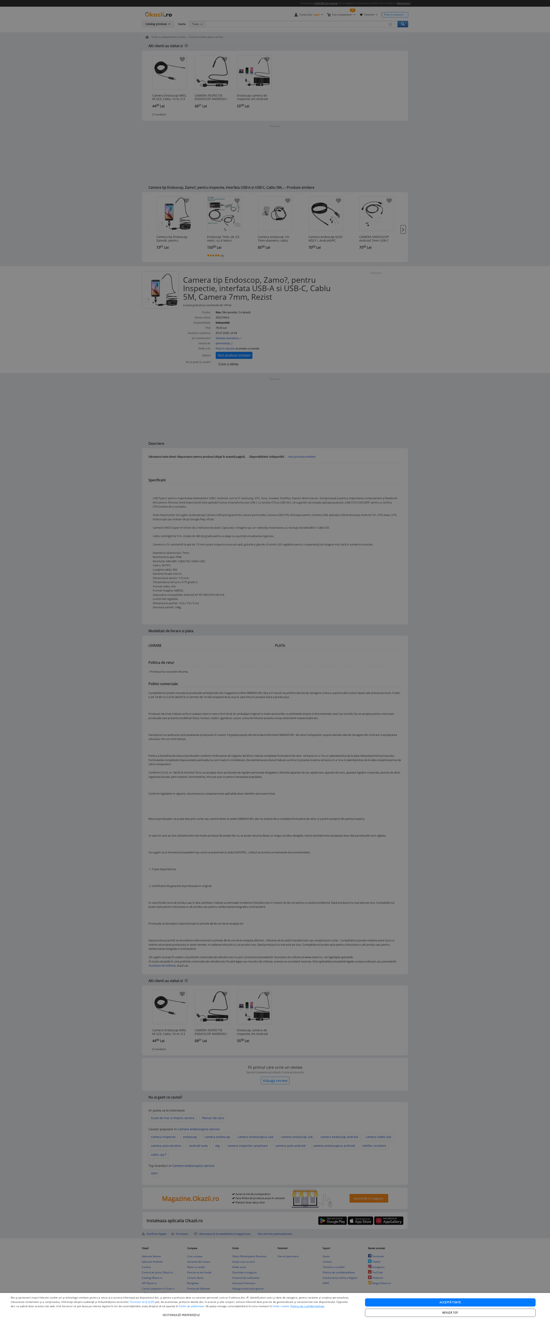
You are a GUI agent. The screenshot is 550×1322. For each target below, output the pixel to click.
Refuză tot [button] (450, 1312)
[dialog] (275, 1307)
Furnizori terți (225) (142, 1302)
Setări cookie (281, 1306)
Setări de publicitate (191, 1306)
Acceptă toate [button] (450, 1302)
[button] (182, 1312)
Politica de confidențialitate (307, 1306)
